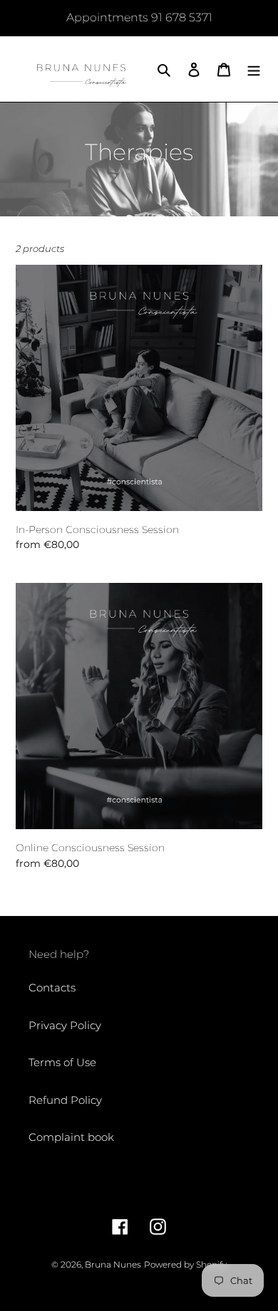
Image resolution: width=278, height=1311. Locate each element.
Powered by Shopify (185, 1264)
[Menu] (254, 69)
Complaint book (71, 1137)
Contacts (52, 987)
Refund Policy (65, 1100)
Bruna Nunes (113, 1264)
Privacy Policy (65, 1025)
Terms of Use (62, 1062)
